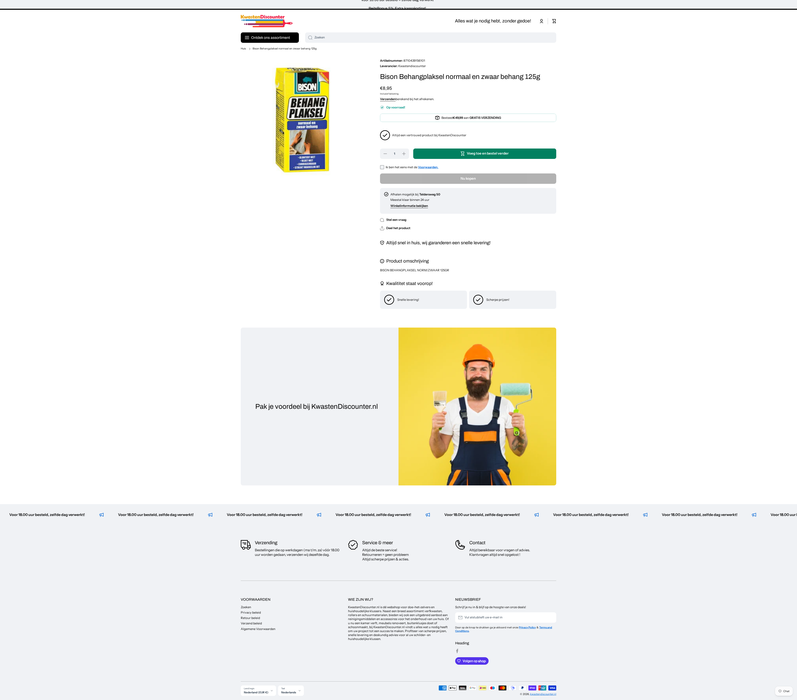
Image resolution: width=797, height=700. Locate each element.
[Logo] (267, 21)
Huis (243, 48)
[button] (554, 21)
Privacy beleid (251, 612)
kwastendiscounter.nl (543, 694)
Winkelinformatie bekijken (409, 206)
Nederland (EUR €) (256, 692)
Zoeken (246, 607)
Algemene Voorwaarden (258, 629)
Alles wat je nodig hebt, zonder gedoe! (493, 20)
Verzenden (388, 99)
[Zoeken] (308, 37)
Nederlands (288, 692)
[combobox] (430, 37)
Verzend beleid (251, 623)
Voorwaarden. (428, 167)
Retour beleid (250, 618)
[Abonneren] (551, 617)
